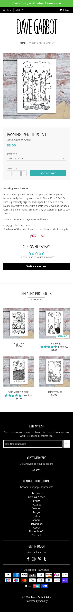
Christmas (36, 493)
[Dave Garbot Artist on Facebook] (28, 559)
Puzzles (36, 504)
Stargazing (54, 343)
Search (36, 469)
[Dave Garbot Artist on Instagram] (34, 559)
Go (66, 443)
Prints (36, 500)
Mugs (36, 512)
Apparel (36, 520)
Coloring (36, 508)
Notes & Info (36, 531)
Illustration (36, 523)
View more (36, 299)
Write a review (36, 266)
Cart (65, 10)
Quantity (12, 154)
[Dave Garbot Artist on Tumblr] (45, 559)
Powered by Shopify (37, 601)
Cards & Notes (36, 497)
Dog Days (18, 343)
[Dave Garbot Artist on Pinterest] (39, 559)
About (36, 527)
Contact (36, 535)
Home (22, 43)
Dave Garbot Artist (19, 139)
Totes (36, 516)
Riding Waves (54, 391)
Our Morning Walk (18, 391)
